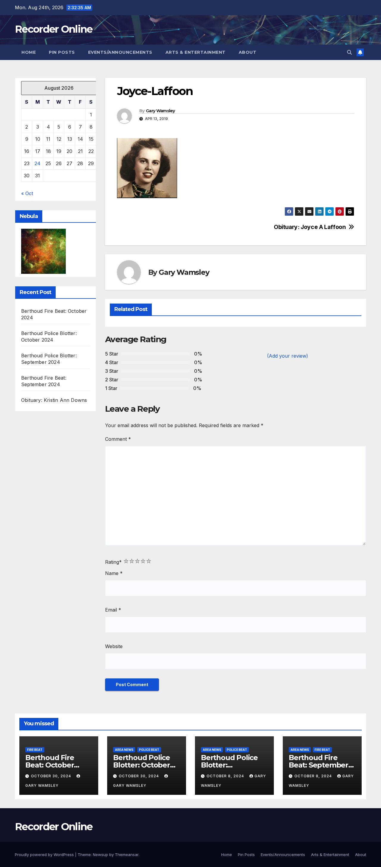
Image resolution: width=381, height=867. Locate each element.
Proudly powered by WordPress (45, 854)
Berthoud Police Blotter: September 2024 (230, 765)
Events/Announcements (120, 52)
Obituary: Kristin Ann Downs (54, 400)
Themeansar (126, 854)
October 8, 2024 (226, 776)
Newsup (100, 854)
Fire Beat (35, 749)
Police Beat (149, 749)
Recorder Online (54, 29)
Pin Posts (62, 52)
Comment (118, 439)
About (248, 52)
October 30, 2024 (51, 776)
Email (113, 610)
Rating (113, 562)
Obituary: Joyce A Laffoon (310, 227)
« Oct (27, 193)
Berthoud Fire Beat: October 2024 (49, 765)
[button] (349, 52)
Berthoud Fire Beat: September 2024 (318, 765)
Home (28, 52)
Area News (124, 749)
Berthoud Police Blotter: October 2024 (141, 765)
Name (114, 573)
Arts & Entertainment (195, 52)
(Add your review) (287, 356)
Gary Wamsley (160, 110)
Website (114, 646)
